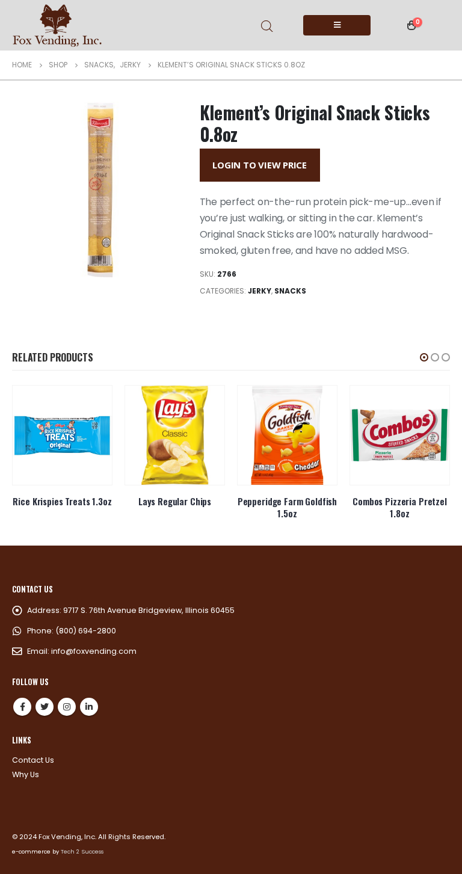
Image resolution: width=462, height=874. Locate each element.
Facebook (22, 707)
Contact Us (33, 760)
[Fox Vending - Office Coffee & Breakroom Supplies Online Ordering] (57, 25)
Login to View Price (259, 165)
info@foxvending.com (94, 651)
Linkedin (89, 707)
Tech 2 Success (82, 851)
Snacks (290, 291)
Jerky (259, 291)
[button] (424, 357)
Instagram (67, 707)
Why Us (25, 774)
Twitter (44, 707)
